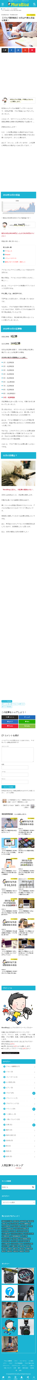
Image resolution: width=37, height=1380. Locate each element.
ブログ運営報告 (7, 706)
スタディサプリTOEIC (21, 1228)
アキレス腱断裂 (13, 1066)
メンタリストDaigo (17, 1243)
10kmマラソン (7, 1221)
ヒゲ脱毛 (10, 1082)
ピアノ (9, 1087)
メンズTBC (5, 1243)
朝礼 (22, 1248)
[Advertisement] (18, 73)
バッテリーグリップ (17, 1233)
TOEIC (4, 1223)
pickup (23, 1221)
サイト (4, 779)
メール (4, 771)
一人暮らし (11, 1114)
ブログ (22, 704)
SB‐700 (30, 1221)
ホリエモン (5, 1241)
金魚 (9, 1156)
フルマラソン (6, 1238)
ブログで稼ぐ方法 (29, 1363)
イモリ (9, 1071)
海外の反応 (11, 1135)
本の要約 (28, 1248)
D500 (16, 1221)
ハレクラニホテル (22, 1231)
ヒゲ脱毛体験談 (15, 1236)
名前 (3, 764)
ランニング (28, 1243)
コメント (5, 746)
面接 (22, 1251)
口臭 (4, 1248)
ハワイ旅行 (5, 1233)
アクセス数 (6, 704)
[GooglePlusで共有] (25, 50)
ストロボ (5, 1231)
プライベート (11, 1098)
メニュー (9, 1379)
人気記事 (15, 1379)
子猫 (10, 1248)
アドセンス (15, 704)
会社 (28, 1246)
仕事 (9, 1124)
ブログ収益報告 (7, 701)
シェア (27, 1379)
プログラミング (12, 1103)
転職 (9, 1251)
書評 (9, 1130)
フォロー (22, 1379)
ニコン (13, 1231)
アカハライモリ (13, 1223)
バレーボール (11, 1077)
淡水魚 (9, 1140)
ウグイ (24, 1226)
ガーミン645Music (7, 1228)
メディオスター (24, 1241)
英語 (8, 1151)
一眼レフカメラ (13, 1119)
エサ (30, 1226)
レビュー (5, 1246)
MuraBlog (17, 1374)
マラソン (10, 1109)
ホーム (3, 1379)
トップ (34, 1379)
